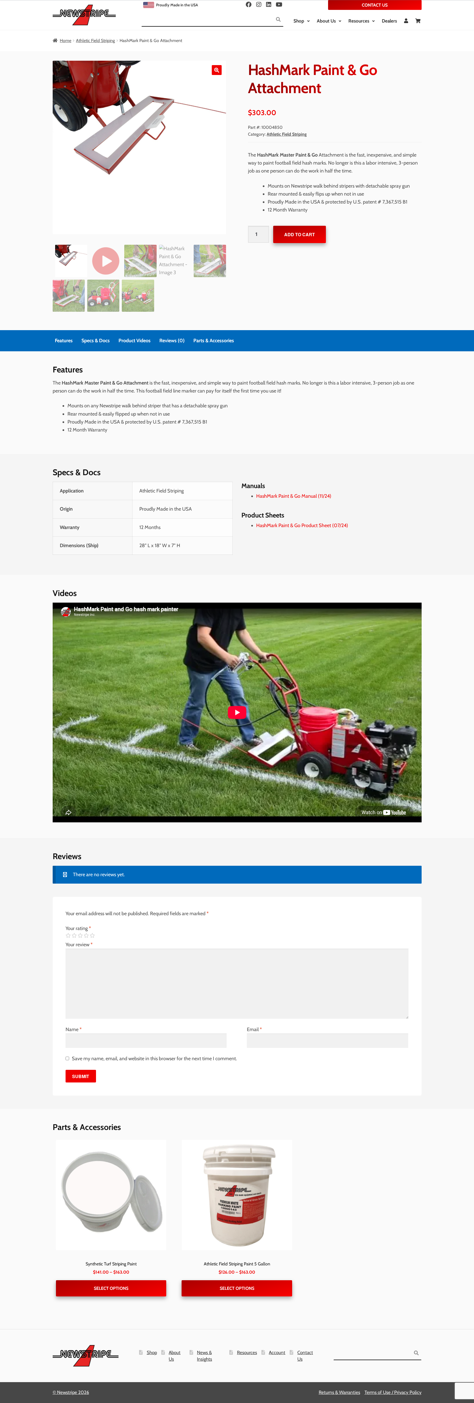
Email (254, 1029)
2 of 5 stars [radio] (74, 935)
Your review (79, 945)
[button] (217, 70)
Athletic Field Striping (95, 40)
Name (74, 1029)
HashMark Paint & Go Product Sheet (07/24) (302, 525)
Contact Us (375, 5)
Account (277, 1352)
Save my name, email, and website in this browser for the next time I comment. (154, 1059)
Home (65, 40)
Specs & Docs (95, 341)
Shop (299, 21)
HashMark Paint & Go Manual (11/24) (293, 496)
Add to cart (299, 234)
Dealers (389, 21)
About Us (326, 21)
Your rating (78, 928)
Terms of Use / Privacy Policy (393, 1392)
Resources (358, 21)
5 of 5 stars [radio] (92, 935)
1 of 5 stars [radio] (68, 935)
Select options (111, 1288)
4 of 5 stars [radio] (86, 935)
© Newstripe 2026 (71, 1392)
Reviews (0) (172, 341)
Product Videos (135, 341)
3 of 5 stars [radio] (80, 935)
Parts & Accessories (213, 341)
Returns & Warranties (339, 1392)
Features (64, 341)
